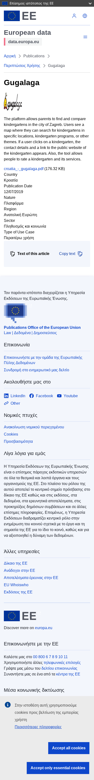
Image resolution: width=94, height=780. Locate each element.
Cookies (11, 434)
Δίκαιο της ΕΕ (15, 563)
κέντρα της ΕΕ (68, 674)
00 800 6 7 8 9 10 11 (50, 657)
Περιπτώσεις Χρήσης (22, 66)
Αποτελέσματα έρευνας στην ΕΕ (31, 578)
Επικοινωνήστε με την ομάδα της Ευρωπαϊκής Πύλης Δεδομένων (43, 360)
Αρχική (10, 56)
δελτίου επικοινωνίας (59, 668)
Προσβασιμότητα (18, 441)
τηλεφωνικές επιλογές (62, 663)
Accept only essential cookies (58, 768)
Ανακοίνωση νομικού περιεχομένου (34, 427)
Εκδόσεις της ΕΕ (18, 592)
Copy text (67, 254)
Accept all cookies (69, 748)
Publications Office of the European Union (42, 327)
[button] (85, 16)
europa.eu (43, 628)
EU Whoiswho (16, 585)
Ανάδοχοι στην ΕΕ (19, 570)
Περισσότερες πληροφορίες (38, 727)
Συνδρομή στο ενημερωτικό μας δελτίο (36, 370)
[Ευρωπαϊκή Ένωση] (36, 16)
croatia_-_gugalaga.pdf (23, 169)
